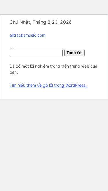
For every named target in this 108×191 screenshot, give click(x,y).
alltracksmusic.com (28, 35)
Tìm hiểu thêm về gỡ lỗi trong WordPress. (48, 85)
